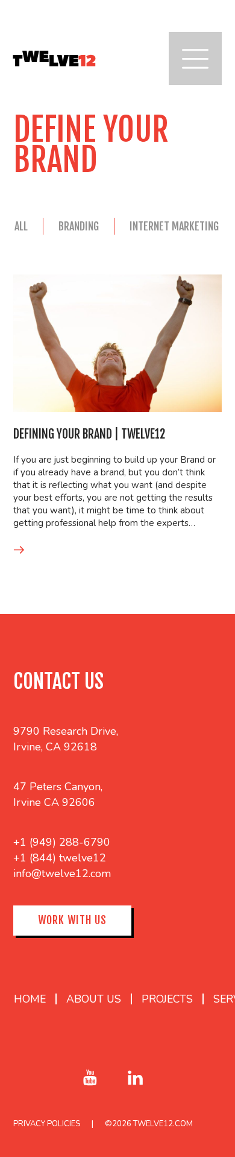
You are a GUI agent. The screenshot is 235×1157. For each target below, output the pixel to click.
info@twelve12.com (62, 873)
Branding (78, 226)
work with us (72, 920)
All (21, 226)
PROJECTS (167, 999)
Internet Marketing (174, 226)
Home (30, 999)
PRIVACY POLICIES (46, 1123)
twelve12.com (163, 1123)
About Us (93, 999)
